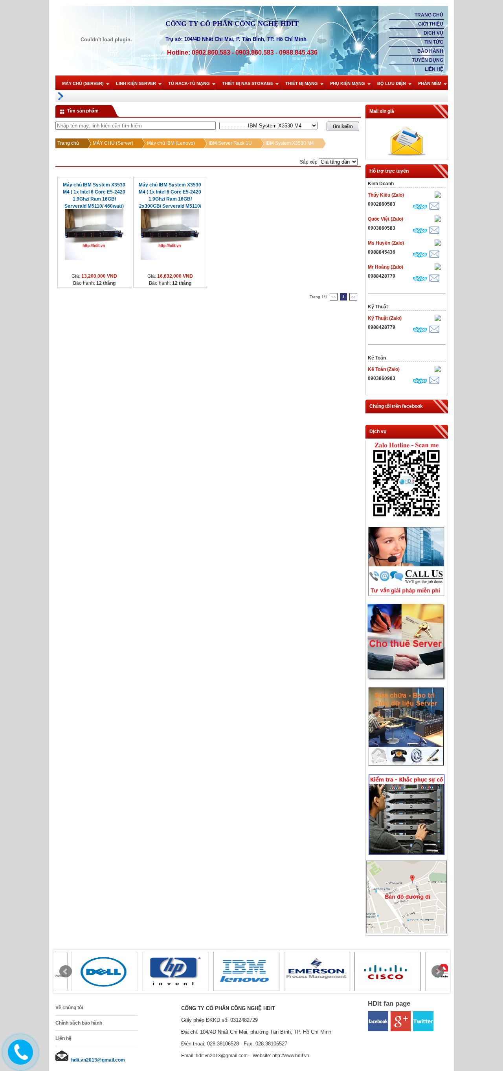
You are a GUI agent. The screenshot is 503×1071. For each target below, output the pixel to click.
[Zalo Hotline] (406, 519)
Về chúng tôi (69, 1007)
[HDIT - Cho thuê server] (406, 679)
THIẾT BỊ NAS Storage (247, 83)
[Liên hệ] (18, 1058)
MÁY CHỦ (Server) (83, 83)
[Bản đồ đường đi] (406, 932)
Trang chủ (429, 15)
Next (437, 971)
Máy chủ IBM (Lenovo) (171, 143)
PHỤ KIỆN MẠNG (347, 83)
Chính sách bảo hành (78, 1023)
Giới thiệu (430, 24)
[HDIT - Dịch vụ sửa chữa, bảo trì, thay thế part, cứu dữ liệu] (406, 768)
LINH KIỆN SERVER (136, 83)
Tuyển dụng (427, 60)
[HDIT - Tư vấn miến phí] (406, 597)
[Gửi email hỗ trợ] (434, 207)
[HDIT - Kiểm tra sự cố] (406, 855)
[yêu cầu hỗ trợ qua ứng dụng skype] (420, 208)
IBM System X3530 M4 (290, 143)
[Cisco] (371, 971)
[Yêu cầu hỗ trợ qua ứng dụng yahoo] (438, 196)
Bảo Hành (430, 51)
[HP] (159, 971)
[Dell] (88, 971)
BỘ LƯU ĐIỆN (391, 83)
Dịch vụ (433, 33)
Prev (65, 971)
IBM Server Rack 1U (230, 143)
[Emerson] (301, 971)
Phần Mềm (429, 83)
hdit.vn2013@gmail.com (98, 1060)
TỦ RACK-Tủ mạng (189, 83)
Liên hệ (434, 69)
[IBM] (230, 971)
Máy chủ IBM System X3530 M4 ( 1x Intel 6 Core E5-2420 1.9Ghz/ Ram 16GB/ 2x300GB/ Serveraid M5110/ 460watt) (170, 199)
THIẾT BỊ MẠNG (301, 83)
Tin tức (433, 42)
